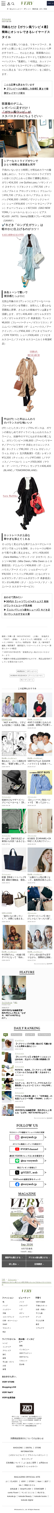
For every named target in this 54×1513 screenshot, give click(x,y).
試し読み (13, 1264)
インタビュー (24, 1349)
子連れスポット (41, 1306)
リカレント (23, 1361)
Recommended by (40, 963)
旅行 (4, 1354)
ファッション (6, 19)
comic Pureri (13, 1492)
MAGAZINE (18, 1448)
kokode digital (27, 1500)
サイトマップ (27, 1459)
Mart (40, 1481)
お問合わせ (43, 1463)
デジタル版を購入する (38, 1257)
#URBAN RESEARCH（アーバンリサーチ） (27, 676)
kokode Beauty (25, 1496)
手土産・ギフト (8, 1362)
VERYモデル (24, 1357)
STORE (38, 1448)
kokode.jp (11, 1496)
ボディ (21, 1313)
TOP (3, 1279)
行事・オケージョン (10, 1321)
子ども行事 (40, 1321)
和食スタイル (29, 1485)
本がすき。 (41, 1492)
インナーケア (24, 1317)
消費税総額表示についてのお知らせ (27, 1438)
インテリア (7, 1347)
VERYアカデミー (25, 1353)
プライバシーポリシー (37, 1455)
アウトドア (7, 1351)
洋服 (4, 1313)
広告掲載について (13, 1463)
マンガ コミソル (27, 1492)
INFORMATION (27, 1451)
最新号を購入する (13, 1257)
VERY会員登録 (8, 1397)
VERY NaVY (7, 1392)
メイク (21, 1302)
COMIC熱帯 (39, 1489)
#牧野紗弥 (21, 671)
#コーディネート (27, 680)
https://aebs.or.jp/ (30, 1425)
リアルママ (40, 1328)
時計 (4, 1332)
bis (20, 1485)
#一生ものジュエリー (15, 9)
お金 (4, 1366)
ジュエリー (7, 1309)
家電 (4, 1369)
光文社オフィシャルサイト (27, 1466)
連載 (21, 1346)
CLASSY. (14, 1481)
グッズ (38, 1317)
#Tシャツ (27, 9)
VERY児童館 (40, 1302)
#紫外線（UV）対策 (39, 9)
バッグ (5, 1306)
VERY (23, 1481)
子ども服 (39, 1313)
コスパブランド (8, 1317)
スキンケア (23, 1306)
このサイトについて (16, 1455)
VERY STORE (8, 1382)
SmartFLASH (25, 1489)
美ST (46, 1481)
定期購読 (38, 1264)
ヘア (21, 1309)
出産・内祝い (41, 1309)
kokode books (40, 1496)
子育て (38, 1298)
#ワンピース (32, 671)
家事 (4, 1358)
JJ (6, 1481)
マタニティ (7, 1328)
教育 (37, 1324)
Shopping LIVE (9, 1387)
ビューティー (24, 1298)
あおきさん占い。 (10, 1376)
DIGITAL (29, 1448)
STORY (32, 1481)
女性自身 (13, 1489)
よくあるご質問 (29, 1463)
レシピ (5, 1343)
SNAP (5, 1324)
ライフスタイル (9, 1339)
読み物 (21, 1364)
